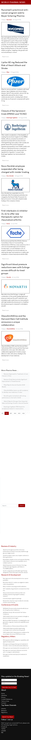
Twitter (3, 728)
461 (3, 413)
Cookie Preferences (6, 699)
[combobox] (9, 505)
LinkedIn (3, 730)
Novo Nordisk (10, 176)
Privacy (3, 697)
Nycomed (9, 19)
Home (3, 693)
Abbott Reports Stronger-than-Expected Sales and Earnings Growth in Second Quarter (15, 402)
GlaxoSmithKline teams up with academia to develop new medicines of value (15, 391)
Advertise (4, 695)
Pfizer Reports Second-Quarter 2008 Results (13, 386)
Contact (3, 703)
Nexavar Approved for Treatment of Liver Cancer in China (15, 375)
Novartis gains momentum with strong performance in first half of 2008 (14, 396)
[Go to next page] (27, 412)
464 (15, 413)
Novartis (9, 277)
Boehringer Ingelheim (12, 117)
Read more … (6, 56)
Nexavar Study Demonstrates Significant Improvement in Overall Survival (14, 380)
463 (11, 413)
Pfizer (8, 72)
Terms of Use (5, 701)
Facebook (4, 727)
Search (22, 505)
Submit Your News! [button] (7, 717)
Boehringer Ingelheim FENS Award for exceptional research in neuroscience (13, 407)
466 (23, 413)
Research (4, 710)
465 (19, 413)
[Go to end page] (29, 412)
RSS (2, 732)
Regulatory (4, 712)
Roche (8, 223)
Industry (3, 708)
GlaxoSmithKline (11, 328)
